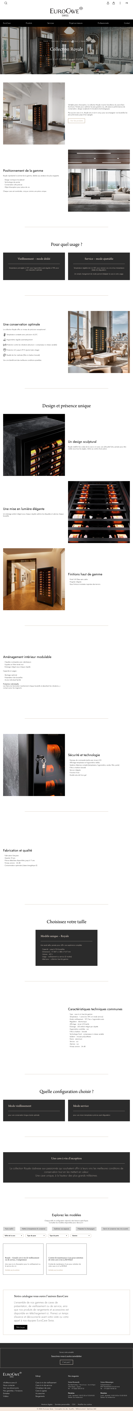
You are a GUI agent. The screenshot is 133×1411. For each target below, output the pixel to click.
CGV (73, 1404)
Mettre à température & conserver (33, 1229)
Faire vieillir (9, 1229)
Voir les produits (76, 120)
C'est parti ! (66, 1362)
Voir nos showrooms (11, 1388)
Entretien (6, 1393)
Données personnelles (62, 1404)
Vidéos (5, 1396)
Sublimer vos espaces (61, 1229)
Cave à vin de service (44, 1385)
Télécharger (20, 1327)
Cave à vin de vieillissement (46, 1382)
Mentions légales (46, 1404)
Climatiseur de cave (43, 1388)
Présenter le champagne (86, 1229)
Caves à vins (54, 41)
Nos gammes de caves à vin (69, 41)
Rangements (40, 1396)
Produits (45, 41)
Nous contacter (9, 1385)
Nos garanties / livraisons (12, 1390)
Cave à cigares (41, 1390)
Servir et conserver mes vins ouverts (115, 1229)
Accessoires (40, 1393)
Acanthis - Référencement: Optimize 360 (82, 1409)
